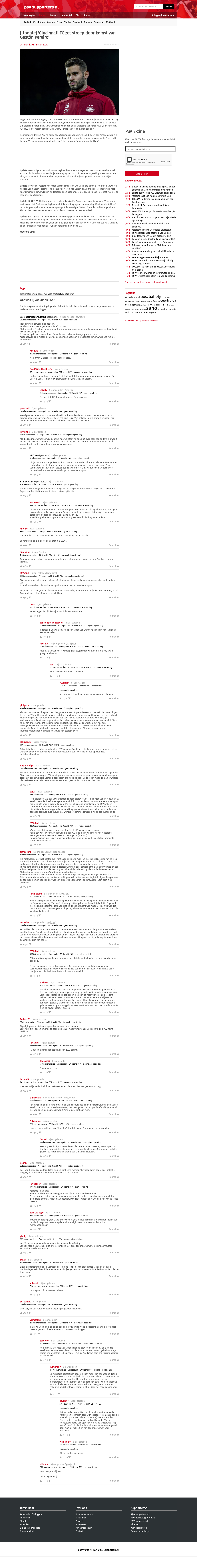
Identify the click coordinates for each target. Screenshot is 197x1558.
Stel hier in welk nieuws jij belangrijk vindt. (146, 282)
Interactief (67, 15)
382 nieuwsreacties (28, 532)
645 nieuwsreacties (28, 1304)
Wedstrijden (39, 22)
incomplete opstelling (83, 372)
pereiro (33, 294)
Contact (79, 1531)
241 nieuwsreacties (28, 1082)
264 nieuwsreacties (28, 320)
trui (127, 312)
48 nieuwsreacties (47, 1142)
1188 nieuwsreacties (28, 555)
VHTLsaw (34, 455)
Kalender (24, 1524)
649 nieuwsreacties (28, 925)
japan (141, 305)
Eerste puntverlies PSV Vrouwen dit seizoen (153, 193)
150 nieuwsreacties (28, 855)
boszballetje (151, 296)
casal (40, 294)
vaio (136, 313)
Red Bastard (36, 894)
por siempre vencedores (52, 622)
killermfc (34, 1283)
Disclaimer (81, 1517)
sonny (171, 309)
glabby (23, 1236)
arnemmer (25, 552)
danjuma (128, 301)
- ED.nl (44, 44)
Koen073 (34, 351)
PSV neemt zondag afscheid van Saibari (151, 233)
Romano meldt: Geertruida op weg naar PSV (153, 239)
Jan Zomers (25, 1301)
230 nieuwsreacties (48, 393)
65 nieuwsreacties (27, 1022)
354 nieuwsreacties (38, 354)
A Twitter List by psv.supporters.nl (141, 320)
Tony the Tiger (27, 765)
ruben (132, 309)
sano (151, 308)
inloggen (156, 15)
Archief (27, 22)
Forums (54, 15)
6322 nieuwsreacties (28, 768)
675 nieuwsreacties (38, 372)
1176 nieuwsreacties (28, 484)
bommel (135, 297)
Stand (23, 1521)
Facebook (77, 22)
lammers (151, 305)
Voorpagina (29, 15)
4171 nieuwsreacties (48, 626)
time (72, 294)
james (136, 305)
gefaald (129, 305)
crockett (167, 297)
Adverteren (81, 1524)
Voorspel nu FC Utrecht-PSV (50, 320)
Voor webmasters (84, 1514)
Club (78, 15)
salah (144, 309)
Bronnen (88, 22)
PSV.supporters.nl (139, 1521)
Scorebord (99, 22)
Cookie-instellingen (140, 1531)
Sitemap (135, 1524)
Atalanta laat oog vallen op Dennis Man (151, 196)
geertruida (168, 300)
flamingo (156, 301)
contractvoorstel (61, 294)
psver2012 (25, 408)
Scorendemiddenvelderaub (33, 317)
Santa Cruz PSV (27, 481)
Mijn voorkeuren (139, 1528)
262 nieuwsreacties (28, 1166)
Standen (50, 22)
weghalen (152, 313)
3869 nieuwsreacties (28, 576)
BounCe (24, 1163)
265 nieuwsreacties (38, 1323)
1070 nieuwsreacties (38, 1187)
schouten (162, 309)
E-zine (59, 22)
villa (50, 294)
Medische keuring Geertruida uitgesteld (151, 230)
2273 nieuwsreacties (28, 745)
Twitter (67, 22)
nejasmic (172, 305)
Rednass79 (25, 1019)
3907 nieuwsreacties (38, 795)
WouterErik (35, 502)
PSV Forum (25, 1517)
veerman (143, 312)
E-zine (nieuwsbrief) (30, 1528)
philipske (24, 705)
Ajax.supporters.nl (140, 1514)
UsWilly (43, 390)
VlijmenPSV (35, 1320)
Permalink (114, 344)
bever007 (24, 1079)
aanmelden (168, 15)
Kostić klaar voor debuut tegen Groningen (152, 242)
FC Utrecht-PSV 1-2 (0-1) (49, 745)
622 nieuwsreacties (28, 411)
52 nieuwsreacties (37, 458)
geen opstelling (70, 320)
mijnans (162, 304)
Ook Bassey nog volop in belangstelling (151, 236)
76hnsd (43, 1139)
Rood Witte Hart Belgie (41, 369)
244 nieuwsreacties (28, 708)
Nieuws (42, 15)
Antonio (24, 528)
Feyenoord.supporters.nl (143, 1517)
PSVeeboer (35, 1184)
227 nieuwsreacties (38, 607)
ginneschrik (25, 852)
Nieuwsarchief (27, 1531)
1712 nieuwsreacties (38, 897)
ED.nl (32, 231)
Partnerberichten (84, 1528)
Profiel (87, 15)
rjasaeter (127, 309)
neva (32, 604)
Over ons (81, 1508)
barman (128, 297)
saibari (138, 309)
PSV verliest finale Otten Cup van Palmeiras (153, 276)
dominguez (136, 301)
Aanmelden (25, 1514)
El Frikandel (25, 742)
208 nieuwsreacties (28, 1239)
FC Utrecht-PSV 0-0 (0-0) (49, 555)
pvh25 (33, 791)
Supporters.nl (139, 1508)
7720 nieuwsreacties (38, 1286)
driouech (143, 301)
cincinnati (25, 294)
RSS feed (110, 22)
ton (175, 309)
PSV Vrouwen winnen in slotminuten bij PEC (153, 273)
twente (131, 313)
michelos (24, 922)
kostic (145, 305)
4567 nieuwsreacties (38, 505)
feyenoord (150, 301)
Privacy (79, 1521)
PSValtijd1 (25, 573)
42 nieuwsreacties (27, 435)
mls (45, 294)
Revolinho (25, 432)
